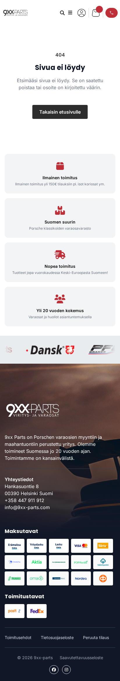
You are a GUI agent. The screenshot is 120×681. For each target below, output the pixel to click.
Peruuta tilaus (96, 637)
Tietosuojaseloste (57, 637)
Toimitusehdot (18, 637)
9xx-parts (15, 12)
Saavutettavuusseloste (81, 657)
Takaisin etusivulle (60, 112)
